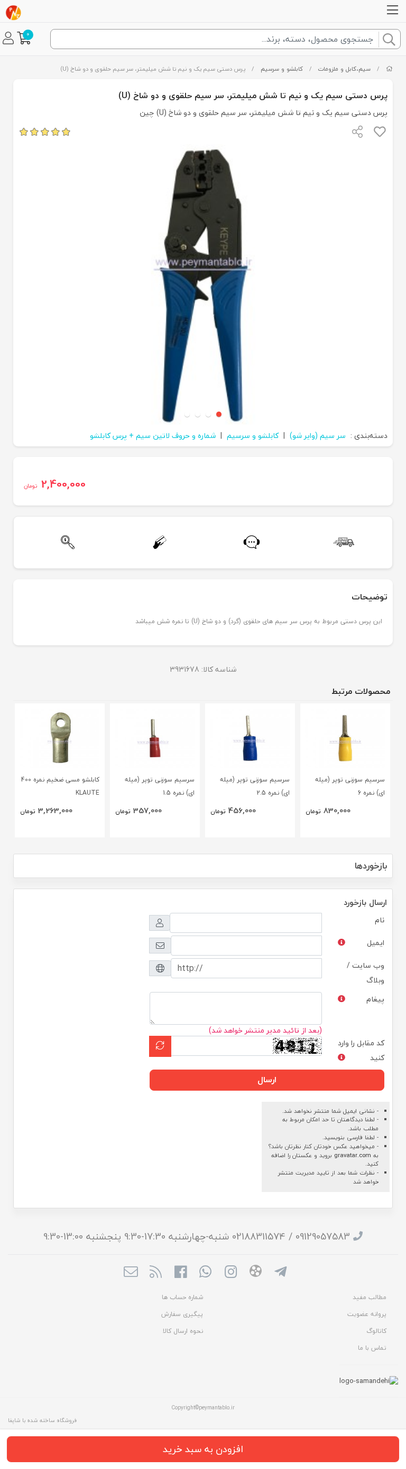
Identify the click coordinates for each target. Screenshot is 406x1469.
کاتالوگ (376, 1331)
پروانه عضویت (366, 1314)
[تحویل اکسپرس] (341, 542)
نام (379, 920)
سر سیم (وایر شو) (318, 435)
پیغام (375, 999)
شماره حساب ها (182, 1297)
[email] (130, 1273)
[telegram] (280, 1273)
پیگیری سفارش (182, 1314)
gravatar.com (352, 1155)
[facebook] (180, 1273)
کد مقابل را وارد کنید (361, 1050)
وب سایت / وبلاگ (365, 973)
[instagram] (230, 1273)
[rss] (155, 1273)
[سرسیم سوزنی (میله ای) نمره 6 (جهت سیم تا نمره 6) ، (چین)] (345, 738)
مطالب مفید (369, 1297)
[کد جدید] (160, 1046)
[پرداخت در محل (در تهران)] (157, 542)
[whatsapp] (205, 1273)
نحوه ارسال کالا (183, 1331)
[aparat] (255, 1273)
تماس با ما (372, 1347)
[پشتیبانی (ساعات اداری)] (249, 542)
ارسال (266, 1079)
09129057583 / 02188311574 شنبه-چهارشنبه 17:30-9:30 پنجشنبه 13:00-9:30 (196, 1236)
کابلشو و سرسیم (282, 69)
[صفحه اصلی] (389, 69)
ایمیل (375, 942)
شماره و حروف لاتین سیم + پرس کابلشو (153, 435)
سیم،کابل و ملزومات (344, 69)
